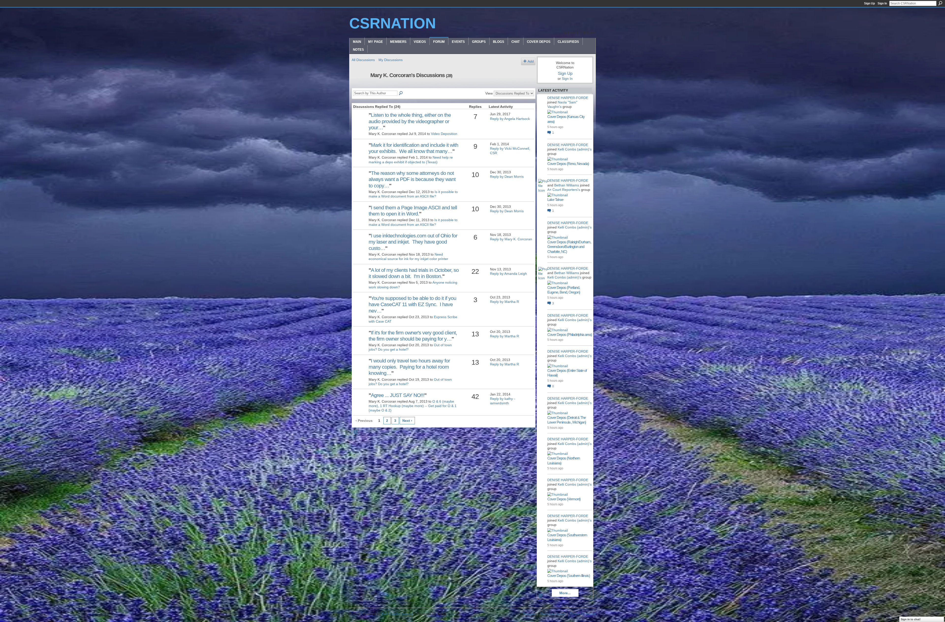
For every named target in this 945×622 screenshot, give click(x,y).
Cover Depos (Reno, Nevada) (568, 164)
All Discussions (363, 60)
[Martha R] (360, 340)
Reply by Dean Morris (507, 177)
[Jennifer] (360, 306)
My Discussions (390, 60)
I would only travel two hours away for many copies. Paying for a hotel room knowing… (409, 367)
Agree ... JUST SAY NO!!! (397, 395)
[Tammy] (360, 122)
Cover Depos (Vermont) (564, 499)
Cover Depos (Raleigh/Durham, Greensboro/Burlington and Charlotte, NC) (569, 247)
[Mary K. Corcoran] (359, 86)
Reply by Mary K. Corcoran (511, 239)
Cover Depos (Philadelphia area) (569, 334)
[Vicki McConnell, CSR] (360, 152)
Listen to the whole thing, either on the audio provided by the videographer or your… (410, 121)
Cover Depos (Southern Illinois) (568, 575)
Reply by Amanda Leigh (508, 274)
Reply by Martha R (504, 302)
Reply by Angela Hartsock (510, 119)
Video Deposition (444, 134)
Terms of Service (583, 614)
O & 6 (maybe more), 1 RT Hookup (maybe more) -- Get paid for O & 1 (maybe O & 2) (413, 405)
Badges (529, 614)
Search (940, 3)
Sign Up (869, 3)
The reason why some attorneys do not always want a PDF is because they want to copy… (412, 179)
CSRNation (392, 23)
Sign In (882, 3)
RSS (356, 432)
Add (531, 61)
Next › (407, 421)
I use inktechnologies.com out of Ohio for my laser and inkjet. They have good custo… (413, 242)
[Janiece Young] (360, 180)
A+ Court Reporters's (563, 190)
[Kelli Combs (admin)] (360, 277)
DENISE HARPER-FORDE (567, 98)
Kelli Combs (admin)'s (575, 149)
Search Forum (401, 93)
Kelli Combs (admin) (397, 614)
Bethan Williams (566, 185)
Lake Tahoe (555, 199)
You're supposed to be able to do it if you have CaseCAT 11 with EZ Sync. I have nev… (412, 304)
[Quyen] (360, 403)
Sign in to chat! (911, 619)
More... (565, 593)
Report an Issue (552, 614)
